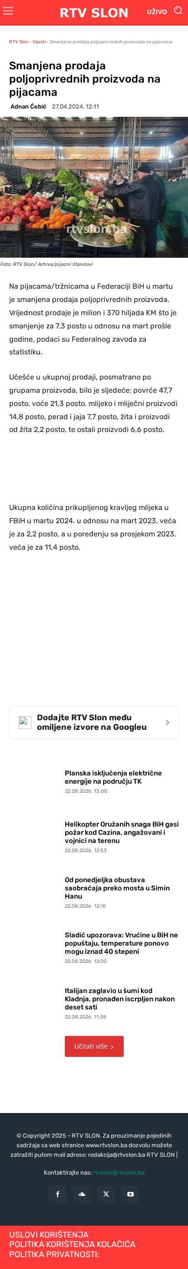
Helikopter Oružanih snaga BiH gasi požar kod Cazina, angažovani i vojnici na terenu (122, 832)
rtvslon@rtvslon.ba (119, 1172)
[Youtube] (130, 1195)
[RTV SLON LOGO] (94, 12)
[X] (106, 1195)
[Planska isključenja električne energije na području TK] (34, 779)
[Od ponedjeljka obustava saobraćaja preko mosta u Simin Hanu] (34, 890)
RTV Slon (18, 42)
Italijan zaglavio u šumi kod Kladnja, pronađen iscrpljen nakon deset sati (120, 999)
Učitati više (91, 1046)
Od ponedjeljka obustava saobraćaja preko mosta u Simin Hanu (117, 888)
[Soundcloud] (82, 1195)
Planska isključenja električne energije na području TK (113, 777)
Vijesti (39, 42)
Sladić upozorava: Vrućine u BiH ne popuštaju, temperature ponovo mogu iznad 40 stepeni (121, 943)
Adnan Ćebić (28, 106)
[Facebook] (58, 1195)
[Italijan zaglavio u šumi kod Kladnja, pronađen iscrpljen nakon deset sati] (34, 1001)
